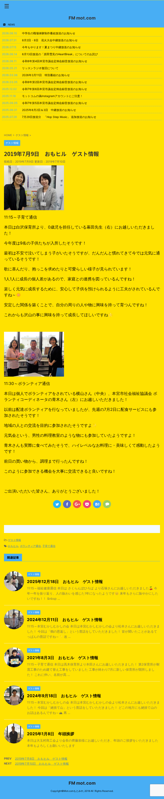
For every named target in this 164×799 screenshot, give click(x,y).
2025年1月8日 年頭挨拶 (50, 733)
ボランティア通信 (30, 546)
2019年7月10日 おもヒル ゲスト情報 (42, 764)
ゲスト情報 (14, 540)
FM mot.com (82, 18)
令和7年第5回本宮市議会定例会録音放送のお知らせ (54, 103)
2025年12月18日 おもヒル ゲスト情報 (65, 581)
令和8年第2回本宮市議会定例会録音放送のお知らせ (54, 82)
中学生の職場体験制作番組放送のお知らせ (48, 33)
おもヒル (13, 546)
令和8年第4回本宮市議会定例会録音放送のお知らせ (54, 61)
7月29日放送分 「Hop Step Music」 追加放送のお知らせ (59, 117)
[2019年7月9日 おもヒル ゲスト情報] (97, 504)
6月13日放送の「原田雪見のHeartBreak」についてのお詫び (60, 54)
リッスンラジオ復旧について (40, 68)
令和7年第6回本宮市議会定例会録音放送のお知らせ (54, 89)
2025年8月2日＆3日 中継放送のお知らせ (49, 110)
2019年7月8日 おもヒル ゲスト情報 (41, 759)
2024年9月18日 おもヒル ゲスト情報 (64, 695)
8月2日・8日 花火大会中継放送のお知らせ (50, 40)
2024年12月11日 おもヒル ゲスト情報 (64, 619)
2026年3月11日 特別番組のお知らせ (46, 75)
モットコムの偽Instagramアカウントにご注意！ (52, 96)
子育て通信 (48, 546)
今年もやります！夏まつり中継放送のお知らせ (51, 47)
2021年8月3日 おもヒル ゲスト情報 (62, 657)
